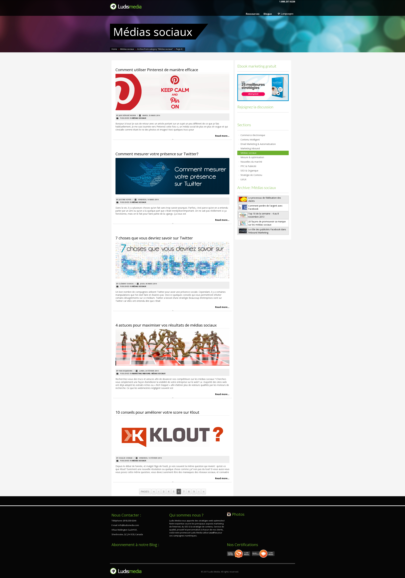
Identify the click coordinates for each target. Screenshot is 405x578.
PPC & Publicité (248, 166)
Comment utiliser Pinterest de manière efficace (156, 69)
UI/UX (243, 179)
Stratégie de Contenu (251, 174)
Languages (286, 13)
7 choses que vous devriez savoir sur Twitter (154, 238)
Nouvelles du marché (251, 161)
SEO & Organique (249, 170)
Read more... (222, 135)
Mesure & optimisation (252, 157)
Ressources (252, 14)
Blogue (268, 14)
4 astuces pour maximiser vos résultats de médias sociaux (166, 325)
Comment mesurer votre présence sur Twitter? (156, 153)
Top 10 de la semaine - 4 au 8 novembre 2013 (263, 215)
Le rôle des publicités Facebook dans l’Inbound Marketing (267, 231)
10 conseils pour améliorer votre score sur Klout (157, 412)
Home (114, 49)
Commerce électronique (252, 135)
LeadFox (213, 532)
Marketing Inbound (141, 373)
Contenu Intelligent (250, 139)
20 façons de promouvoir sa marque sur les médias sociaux (267, 223)
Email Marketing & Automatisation (258, 143)
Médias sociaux (127, 49)
